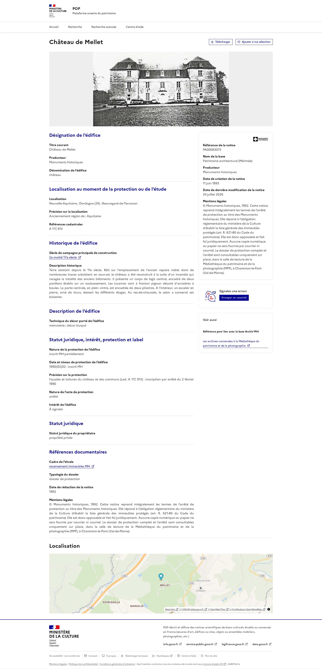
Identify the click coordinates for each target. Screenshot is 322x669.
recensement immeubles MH (69, 466)
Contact (93, 656)
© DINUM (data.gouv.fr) (192, 609)
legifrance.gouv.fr (233, 644)
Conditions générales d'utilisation (117, 664)
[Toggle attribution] (268, 609)
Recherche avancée (103, 27)
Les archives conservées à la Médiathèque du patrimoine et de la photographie (231, 343)
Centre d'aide (134, 27)
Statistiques (163, 656)
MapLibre (170, 609)
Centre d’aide (188, 656)
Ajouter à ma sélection (256, 42)
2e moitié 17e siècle (63, 257)
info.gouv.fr (170, 644)
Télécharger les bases (136, 656)
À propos (111, 656)
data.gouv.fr (260, 644)
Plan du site (211, 656)
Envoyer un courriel (234, 298)
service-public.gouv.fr (200, 644)
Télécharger (222, 42)
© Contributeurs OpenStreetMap (245, 609)
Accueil (54, 27)
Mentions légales (58, 664)
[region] (161, 583)
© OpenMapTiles (216, 609)
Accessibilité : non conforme (64, 656)
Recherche (75, 27)
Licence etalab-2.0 (212, 664)
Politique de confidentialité (83, 664)
